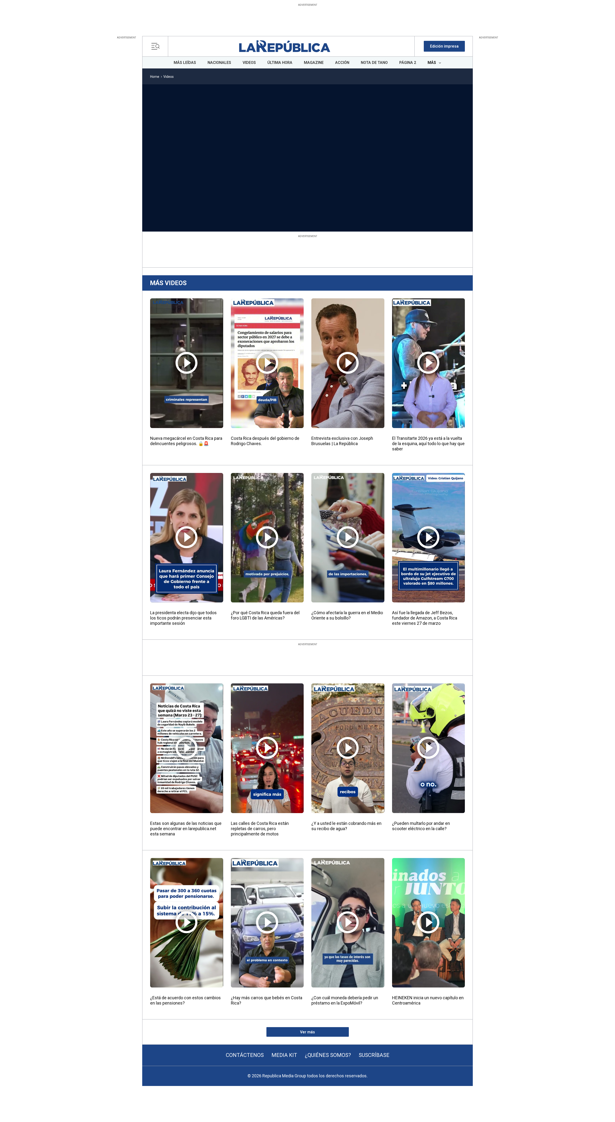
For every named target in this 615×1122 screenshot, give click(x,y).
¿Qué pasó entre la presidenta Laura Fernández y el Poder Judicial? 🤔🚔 (436, 205)
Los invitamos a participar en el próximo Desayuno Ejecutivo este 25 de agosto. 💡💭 (306, 207)
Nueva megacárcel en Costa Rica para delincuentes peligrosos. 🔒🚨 (186, 441)
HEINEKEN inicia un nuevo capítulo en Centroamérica (428, 1000)
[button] (444, 46)
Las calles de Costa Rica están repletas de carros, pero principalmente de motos (260, 828)
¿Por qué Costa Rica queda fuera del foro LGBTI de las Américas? (265, 615)
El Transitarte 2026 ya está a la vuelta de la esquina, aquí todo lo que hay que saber (428, 443)
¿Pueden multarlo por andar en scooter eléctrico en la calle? (421, 826)
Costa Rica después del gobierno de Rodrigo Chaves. (265, 441)
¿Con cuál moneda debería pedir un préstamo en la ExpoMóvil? (344, 1000)
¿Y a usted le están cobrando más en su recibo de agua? (346, 826)
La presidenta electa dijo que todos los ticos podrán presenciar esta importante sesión (183, 618)
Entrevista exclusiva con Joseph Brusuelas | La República (342, 441)
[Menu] (156, 46)
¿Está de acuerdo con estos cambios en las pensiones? (185, 1000)
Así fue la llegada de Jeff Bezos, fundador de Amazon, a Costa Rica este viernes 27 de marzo (424, 618)
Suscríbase (374, 1055)
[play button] (178, 142)
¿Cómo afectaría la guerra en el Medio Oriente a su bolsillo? (347, 615)
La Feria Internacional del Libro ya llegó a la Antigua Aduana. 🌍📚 (238, 205)
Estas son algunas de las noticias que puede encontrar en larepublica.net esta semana (185, 828)
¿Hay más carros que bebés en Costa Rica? (266, 1000)
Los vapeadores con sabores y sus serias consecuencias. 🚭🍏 (370, 205)
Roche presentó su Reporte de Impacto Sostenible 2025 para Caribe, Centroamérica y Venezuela (177, 207)
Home (154, 77)
